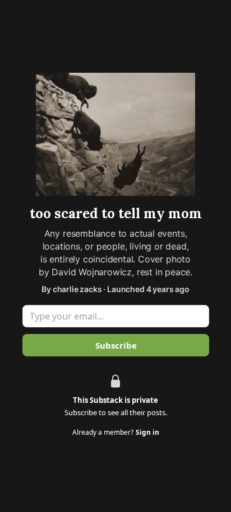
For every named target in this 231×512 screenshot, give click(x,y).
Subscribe (115, 345)
